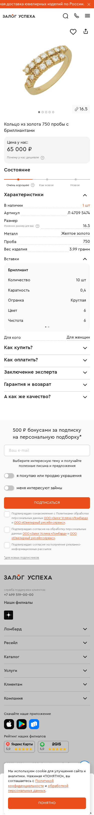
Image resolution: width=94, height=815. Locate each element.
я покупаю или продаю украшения (49, 476)
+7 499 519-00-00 (19, 595)
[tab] (45, 327)
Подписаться (47, 502)
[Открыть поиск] (65, 16)
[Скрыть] (88, 5)
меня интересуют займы (39, 488)
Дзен (8, 615)
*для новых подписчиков (21, 557)
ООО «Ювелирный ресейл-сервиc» (39, 522)
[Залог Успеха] (19, 16)
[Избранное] (73, 31)
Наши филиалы (18, 603)
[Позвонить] (76, 15)
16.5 (86, 226)
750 (86, 241)
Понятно (47, 803)
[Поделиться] (86, 31)
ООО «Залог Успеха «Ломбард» (66, 517)
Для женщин (78, 338)
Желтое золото (75, 234)
